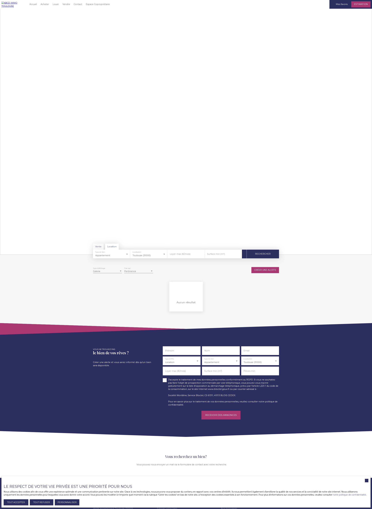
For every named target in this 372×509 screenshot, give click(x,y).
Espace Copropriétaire (98, 4)
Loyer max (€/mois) (180, 254)
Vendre (66, 4)
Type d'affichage (99, 268)
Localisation (137, 252)
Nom (207, 350)
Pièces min (249, 371)
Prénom (169, 350)
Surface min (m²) (216, 254)
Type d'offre (169, 359)
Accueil (33, 4)
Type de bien (100, 252)
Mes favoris (342, 4)
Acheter (45, 4)
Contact (78, 4)
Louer (56, 4)
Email (247, 350)
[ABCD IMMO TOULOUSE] (13, 4)
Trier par (127, 268)
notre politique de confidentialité (349, 494)
